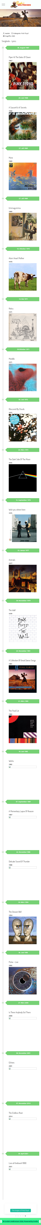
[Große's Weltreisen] (20, 4)
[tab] (12, 22)
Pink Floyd (24, 33)
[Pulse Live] (23, 980)
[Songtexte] (23, 76)
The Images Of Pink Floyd (20, 1210)
